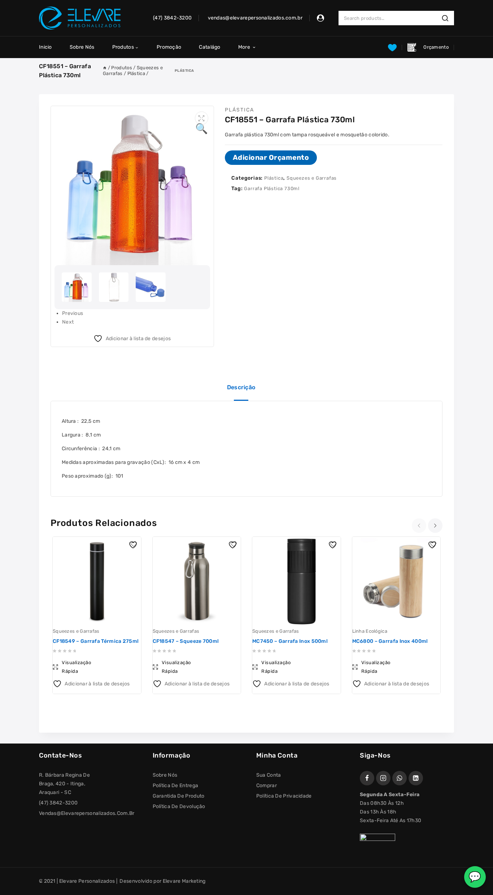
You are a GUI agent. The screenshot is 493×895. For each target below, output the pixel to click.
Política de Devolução (179, 806)
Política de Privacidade (284, 796)
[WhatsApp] (399, 778)
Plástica (184, 71)
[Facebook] (367, 778)
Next (68, 322)
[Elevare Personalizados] (80, 18)
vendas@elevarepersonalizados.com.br (87, 813)
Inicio (45, 47)
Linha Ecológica (370, 631)
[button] (201, 118)
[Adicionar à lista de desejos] (133, 544)
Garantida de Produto (179, 796)
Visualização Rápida (76, 667)
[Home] (104, 67)
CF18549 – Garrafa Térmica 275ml (96, 641)
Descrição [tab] (241, 387)
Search (447, 18)
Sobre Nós (82, 47)
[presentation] (420, 525)
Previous (72, 313)
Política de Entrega (175, 785)
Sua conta (268, 775)
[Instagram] (383, 778)
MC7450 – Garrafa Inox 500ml (290, 641)
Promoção (169, 47)
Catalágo (209, 47)
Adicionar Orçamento (271, 157)
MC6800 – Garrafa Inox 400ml (390, 641)
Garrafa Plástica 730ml (272, 188)
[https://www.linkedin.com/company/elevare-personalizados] (416, 778)
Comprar (266, 785)
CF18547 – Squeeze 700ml (186, 641)
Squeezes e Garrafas (312, 178)
